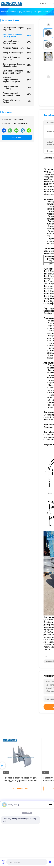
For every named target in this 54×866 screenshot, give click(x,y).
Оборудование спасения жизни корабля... (17, 65)
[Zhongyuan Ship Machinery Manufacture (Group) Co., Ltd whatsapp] (10, 130)
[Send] (50, 862)
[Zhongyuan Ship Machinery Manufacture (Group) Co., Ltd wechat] (16, 130)
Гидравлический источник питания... (17, 94)
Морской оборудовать (17, 48)
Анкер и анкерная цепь (17, 53)
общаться (16, 137)
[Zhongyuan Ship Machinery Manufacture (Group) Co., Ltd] (11, 4)
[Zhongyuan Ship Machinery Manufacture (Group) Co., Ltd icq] (29, 130)
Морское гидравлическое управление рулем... (17, 80)
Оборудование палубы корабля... (17, 29)
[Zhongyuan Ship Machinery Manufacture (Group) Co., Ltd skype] (23, 130)
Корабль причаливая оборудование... (17, 35)
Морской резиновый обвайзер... (17, 58)
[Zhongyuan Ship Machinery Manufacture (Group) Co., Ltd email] (4, 130)
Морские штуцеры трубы (17, 101)
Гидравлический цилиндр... (17, 87)
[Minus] (50, 804)
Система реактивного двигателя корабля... (17, 72)
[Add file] (3, 862)
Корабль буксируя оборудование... (17, 42)
